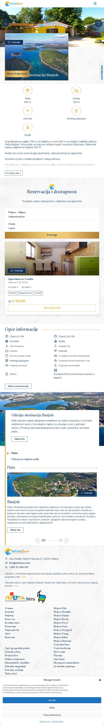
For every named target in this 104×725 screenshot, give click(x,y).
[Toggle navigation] (95, 3)
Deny (52, 707)
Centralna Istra (61, 645)
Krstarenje (10, 626)
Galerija (16, 42)
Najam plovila (12, 630)
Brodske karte (12, 623)
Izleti (7, 634)
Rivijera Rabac (61, 637)
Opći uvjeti (59, 659)
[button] (100, 680)
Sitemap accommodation (66, 663)
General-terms (57, 721)
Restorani (10, 637)
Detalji (12, 293)
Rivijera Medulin (62, 612)
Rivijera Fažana (61, 616)
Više (24, 577)
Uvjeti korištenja (62, 648)
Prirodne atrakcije (14, 670)
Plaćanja (58, 655)
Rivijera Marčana (62, 641)
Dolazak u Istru (13, 652)
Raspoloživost (25, 293)
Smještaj (9, 616)
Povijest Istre (11, 655)
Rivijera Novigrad (63, 630)
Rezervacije (59, 652)
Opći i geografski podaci (17, 648)
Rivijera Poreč (61, 623)
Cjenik (38, 293)
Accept (52, 700)
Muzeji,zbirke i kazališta (17, 663)
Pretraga (52, 235)
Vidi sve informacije (18, 386)
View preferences (52, 715)
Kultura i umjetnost (15, 659)
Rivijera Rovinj (61, 619)
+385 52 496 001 (18, 567)
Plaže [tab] (14, 453)
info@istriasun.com (19, 563)
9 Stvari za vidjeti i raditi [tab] (25, 459)
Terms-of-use (45, 721)
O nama (9, 608)
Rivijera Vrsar (60, 626)
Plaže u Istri (11, 674)
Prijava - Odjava (17, 212)
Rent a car (10, 619)
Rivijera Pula (60, 608)
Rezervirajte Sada (17, 74)
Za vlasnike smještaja (64, 666)
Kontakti (9, 612)
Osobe (11, 224)
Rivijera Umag (61, 634)
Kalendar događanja (15, 666)
